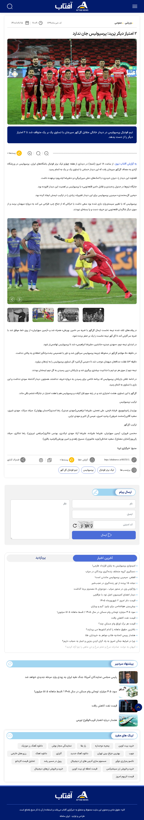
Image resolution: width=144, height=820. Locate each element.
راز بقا (83, 746)
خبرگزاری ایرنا (123, 448)
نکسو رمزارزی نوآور (124, 761)
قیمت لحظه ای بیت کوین (84, 769)
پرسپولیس (88, 470)
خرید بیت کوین (126, 746)
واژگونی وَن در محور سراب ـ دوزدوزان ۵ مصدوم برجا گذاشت (104, 589)
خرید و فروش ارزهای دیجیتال (48, 769)
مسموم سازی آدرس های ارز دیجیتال (88, 761)
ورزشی (128, 23)
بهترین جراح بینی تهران (108, 753)
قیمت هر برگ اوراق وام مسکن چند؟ (116, 624)
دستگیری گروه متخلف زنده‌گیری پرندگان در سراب (110, 572)
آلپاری (59, 753)
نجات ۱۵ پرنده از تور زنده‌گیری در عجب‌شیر (113, 583)
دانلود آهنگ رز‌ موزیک (32, 746)
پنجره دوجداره (102, 746)
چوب (131, 753)
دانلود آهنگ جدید (79, 753)
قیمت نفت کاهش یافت (123, 618)
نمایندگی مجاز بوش (62, 746)
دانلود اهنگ (41, 753)
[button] (19, 299)
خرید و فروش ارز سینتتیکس (120, 769)
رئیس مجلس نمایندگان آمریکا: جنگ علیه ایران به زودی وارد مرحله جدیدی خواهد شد (71, 677)
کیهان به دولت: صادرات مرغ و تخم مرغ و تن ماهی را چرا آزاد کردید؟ (100, 647)
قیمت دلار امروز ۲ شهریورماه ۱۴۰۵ (117, 601)
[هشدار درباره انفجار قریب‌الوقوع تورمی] (127, 720)
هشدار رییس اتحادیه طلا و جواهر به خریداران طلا (110, 635)
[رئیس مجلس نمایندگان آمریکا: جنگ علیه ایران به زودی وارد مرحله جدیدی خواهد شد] (127, 677)
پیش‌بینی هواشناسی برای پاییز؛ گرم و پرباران (113, 606)
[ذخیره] (49, 460)
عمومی (118, 23)
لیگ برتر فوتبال (106, 470)
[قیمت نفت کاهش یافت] (127, 706)
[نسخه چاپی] (40, 460)
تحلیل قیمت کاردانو (25, 761)
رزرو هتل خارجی (18, 753)
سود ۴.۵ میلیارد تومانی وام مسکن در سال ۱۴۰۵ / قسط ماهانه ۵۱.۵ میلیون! (96, 612)
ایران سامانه (65, 816)
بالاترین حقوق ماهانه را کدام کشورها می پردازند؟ (110, 630)
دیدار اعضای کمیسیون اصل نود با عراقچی (114, 595)
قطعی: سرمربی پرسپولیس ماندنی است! (115, 577)
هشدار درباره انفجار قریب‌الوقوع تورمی (96, 720)
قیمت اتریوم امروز (125, 776)
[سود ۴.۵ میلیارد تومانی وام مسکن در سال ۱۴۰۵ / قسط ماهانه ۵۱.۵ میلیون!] (127, 691)
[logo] (72, 5)
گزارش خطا (83, 460)
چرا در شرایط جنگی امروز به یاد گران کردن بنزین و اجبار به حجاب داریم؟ (98, 641)
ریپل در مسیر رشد (53, 761)
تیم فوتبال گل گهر (68, 470)
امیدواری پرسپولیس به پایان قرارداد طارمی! (113, 566)
